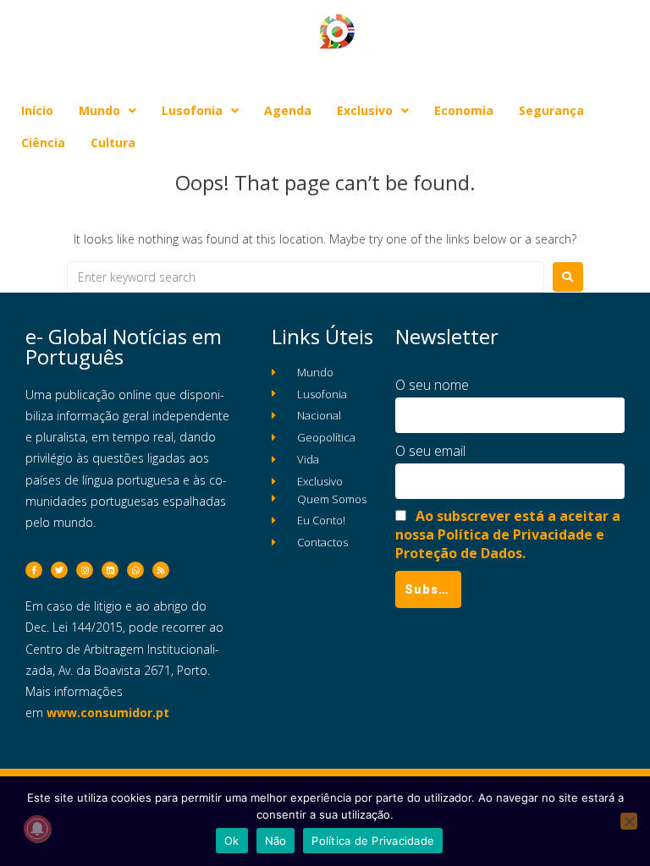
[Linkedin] (110, 570)
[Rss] (160, 570)
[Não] (628, 821)
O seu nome (432, 384)
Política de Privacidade (372, 840)
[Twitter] (59, 570)
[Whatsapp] (135, 570)
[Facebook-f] (33, 570)
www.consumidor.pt (108, 712)
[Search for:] (305, 277)
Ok (232, 840)
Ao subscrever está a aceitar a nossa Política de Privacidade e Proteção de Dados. (507, 534)
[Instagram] (84, 570)
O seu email (430, 450)
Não (276, 840)
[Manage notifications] (37, 828)
